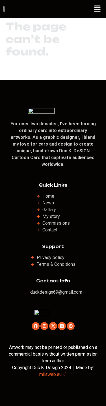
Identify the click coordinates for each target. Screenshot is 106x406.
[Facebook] (36, 326)
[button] (97, 9)
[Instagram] (44, 326)
